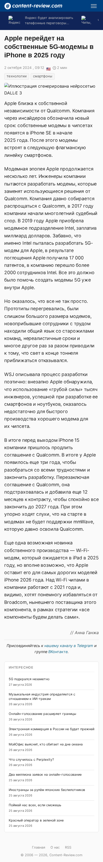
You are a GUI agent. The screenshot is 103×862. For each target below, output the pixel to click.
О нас (55, 847)
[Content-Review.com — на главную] (33, 6)
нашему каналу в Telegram (68, 645)
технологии (17, 76)
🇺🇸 (48, 68)
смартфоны (42, 76)
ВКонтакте (58, 651)
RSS (68, 847)
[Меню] (94, 6)
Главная (38, 847)
